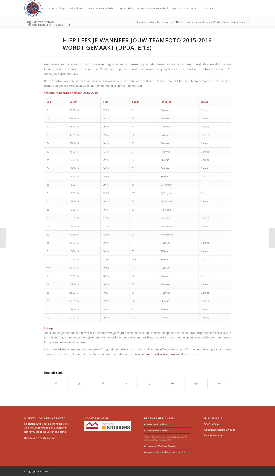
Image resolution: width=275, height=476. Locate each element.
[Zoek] (69, 25)
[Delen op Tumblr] (149, 383)
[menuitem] (34, 8)
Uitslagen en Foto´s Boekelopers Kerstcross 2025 (165, 452)
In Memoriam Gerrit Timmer (156, 424)
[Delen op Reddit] (196, 383)
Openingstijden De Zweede (219, 429)
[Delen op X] (79, 383)
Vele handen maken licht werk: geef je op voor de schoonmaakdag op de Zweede (165, 438)
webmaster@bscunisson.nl (158, 354)
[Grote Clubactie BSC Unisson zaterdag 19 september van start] (3, 238)
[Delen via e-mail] (219, 383)
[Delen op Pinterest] (102, 383)
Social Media (211, 424)
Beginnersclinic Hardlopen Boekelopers (161, 446)
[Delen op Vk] (172, 383)
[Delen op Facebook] (56, 383)
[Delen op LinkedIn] (126, 383)
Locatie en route (213, 435)
